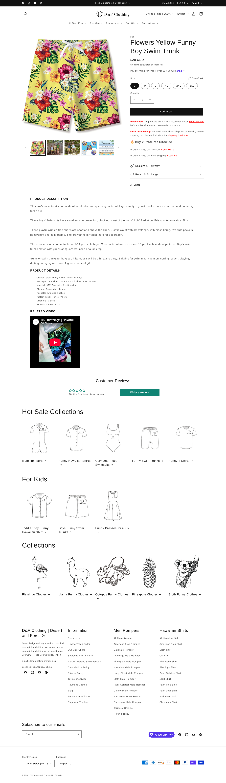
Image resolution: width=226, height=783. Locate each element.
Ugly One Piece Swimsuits (106, 462)
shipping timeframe (178, 135)
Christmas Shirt (168, 702)
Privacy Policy (76, 673)
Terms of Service (123, 708)
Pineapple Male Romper (127, 661)
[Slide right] (118, 147)
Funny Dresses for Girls (112, 528)
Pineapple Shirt (168, 661)
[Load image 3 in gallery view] (72, 148)
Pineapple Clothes (145, 594)
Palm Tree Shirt (168, 685)
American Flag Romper (127, 644)
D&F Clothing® (36, 775)
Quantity (134, 93)
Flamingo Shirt (167, 667)
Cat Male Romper (124, 650)
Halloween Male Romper (128, 696)
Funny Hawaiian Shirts (75, 460)
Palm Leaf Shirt (168, 690)
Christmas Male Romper (127, 702)
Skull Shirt (165, 679)
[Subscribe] (77, 734)
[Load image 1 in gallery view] (37, 148)
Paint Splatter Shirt (170, 673)
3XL (192, 85)
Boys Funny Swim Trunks (71, 530)
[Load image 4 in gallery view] (89, 148)
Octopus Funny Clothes (112, 594)
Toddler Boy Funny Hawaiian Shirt (35, 530)
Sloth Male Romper (125, 679)
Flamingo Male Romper (127, 655)
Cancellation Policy (78, 667)
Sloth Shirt (165, 650)
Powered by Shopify (53, 775)
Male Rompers (32, 460)
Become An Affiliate (79, 696)
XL (166, 85)
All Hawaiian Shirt (169, 638)
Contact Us (74, 638)
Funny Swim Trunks (146, 460)
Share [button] (137, 184)
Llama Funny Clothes (74, 594)
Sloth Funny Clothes (183, 594)
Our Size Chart (76, 650)
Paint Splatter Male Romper (129, 685)
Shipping (134, 65)
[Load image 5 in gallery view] (106, 148)
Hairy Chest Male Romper (128, 673)
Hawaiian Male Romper (127, 667)
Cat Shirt (164, 655)
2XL (178, 85)
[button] (25, 14)
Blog (70, 690)
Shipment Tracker (78, 702)
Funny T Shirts (179, 460)
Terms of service (77, 679)
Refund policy (121, 714)
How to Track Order (79, 644)
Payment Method (77, 685)
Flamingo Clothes (34, 594)
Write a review (139, 392)
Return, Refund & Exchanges (84, 661)
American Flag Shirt (170, 644)
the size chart (196, 121)
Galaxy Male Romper (126, 690)
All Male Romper (123, 638)
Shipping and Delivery (80, 655)
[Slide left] (25, 147)
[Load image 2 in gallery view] (55, 148)
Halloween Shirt (168, 696)
